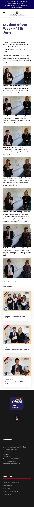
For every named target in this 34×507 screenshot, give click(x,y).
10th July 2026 (9, 314)
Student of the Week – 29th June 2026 (16, 382)
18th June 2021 (8, 37)
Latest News (7, 494)
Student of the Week (10, 282)
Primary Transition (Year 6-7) (16, 3)
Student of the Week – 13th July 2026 (15, 317)
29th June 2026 (9, 379)
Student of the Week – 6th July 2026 (17, 350)
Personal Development (11, 482)
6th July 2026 (9, 347)
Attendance (7, 488)
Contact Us (13, 1)
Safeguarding (7, 485)
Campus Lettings (17, 7)
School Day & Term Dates (12, 5)
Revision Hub (24, 5)
